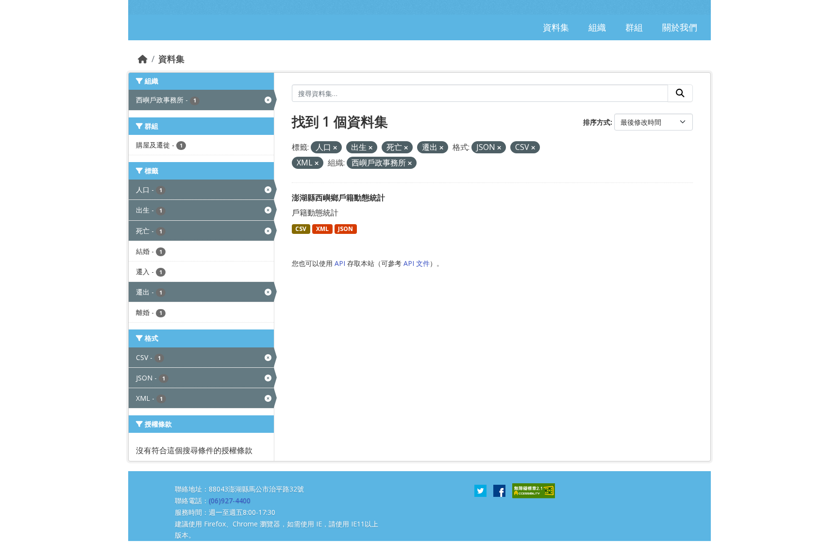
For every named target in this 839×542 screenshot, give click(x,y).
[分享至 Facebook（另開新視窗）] (499, 490)
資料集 (171, 59)
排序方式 (596, 122)
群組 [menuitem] (634, 27)
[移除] (335, 147)
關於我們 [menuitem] (679, 27)
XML (322, 229)
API (340, 263)
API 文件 (416, 263)
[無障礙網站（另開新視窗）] (533, 490)
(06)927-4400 (230, 500)
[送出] (680, 93)
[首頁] (143, 59)
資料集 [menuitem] (556, 27)
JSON (345, 229)
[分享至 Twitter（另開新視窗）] (480, 490)
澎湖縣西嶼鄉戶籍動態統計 (338, 197)
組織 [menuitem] (597, 27)
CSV (300, 229)
